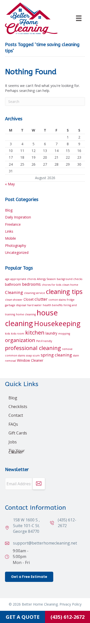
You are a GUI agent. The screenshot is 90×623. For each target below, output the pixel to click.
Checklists (17, 406)
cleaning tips (64, 291)
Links (9, 231)
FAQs (13, 424)
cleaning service (34, 293)
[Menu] (78, 18)
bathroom (13, 284)
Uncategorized (16, 252)
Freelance (13, 224)
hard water (34, 305)
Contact (15, 415)
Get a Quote (23, 617)
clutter (41, 299)
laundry (51, 333)
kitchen (34, 332)
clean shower (13, 299)
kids (7, 333)
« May (10, 184)
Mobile (10, 238)
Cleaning (14, 292)
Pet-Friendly (44, 341)
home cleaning (26, 314)
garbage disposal (15, 305)
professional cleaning (33, 347)
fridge (70, 299)
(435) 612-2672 (67, 617)
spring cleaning (56, 355)
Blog (8, 210)
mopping (64, 333)
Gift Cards (17, 433)
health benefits (52, 305)
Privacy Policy (71, 604)
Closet (29, 299)
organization (20, 340)
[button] (38, 483)
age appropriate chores (20, 279)
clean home (70, 284)
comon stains (57, 299)
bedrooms (31, 284)
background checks (69, 279)
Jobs (12, 442)
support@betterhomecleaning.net (45, 543)
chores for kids (51, 284)
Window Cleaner (30, 360)
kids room (17, 333)
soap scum (33, 355)
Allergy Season (46, 279)
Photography (15, 245)
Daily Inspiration (18, 217)
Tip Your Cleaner (16, 451)
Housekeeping (57, 323)
